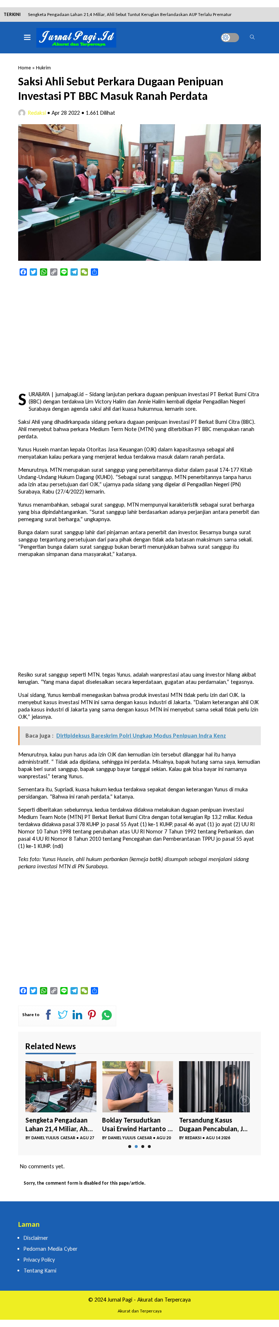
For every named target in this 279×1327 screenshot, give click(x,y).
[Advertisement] (139, 334)
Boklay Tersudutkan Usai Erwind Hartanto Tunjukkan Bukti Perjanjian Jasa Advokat (109, 14)
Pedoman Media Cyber (50, 1248)
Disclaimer (36, 1237)
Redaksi (37, 112)
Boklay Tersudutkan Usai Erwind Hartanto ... (137, 1124)
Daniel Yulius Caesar (53, 1137)
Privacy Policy (39, 1259)
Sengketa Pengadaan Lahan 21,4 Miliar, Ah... (59, 1124)
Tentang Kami (40, 1270)
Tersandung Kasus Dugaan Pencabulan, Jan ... (214, 1124)
